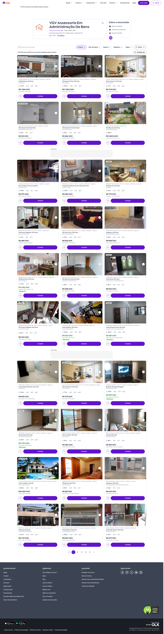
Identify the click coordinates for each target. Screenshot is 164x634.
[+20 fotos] (38, 217)
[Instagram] (140, 572)
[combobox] (46, 47)
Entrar (157, 3)
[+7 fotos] (125, 420)
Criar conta (143, 3)
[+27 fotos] (38, 420)
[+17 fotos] (125, 171)
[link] (38, 77)
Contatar (40, 96)
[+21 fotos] (38, 264)
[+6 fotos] (125, 468)
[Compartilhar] (103, 23)
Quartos (105, 47)
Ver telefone (60, 35)
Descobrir (103, 3)
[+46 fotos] (81, 66)
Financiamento (125, 3)
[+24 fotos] (125, 217)
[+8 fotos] (81, 312)
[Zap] (9, 3)
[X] (131, 572)
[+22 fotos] (125, 372)
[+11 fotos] (38, 312)
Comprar (78, 3)
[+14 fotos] (38, 113)
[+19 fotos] (125, 264)
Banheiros (117, 47)
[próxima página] (94, 552)
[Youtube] (136, 572)
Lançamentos (90, 3)
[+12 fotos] (38, 171)
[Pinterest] (127, 572)
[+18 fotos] (81, 171)
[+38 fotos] (38, 66)
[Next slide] (56, 66)
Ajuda (134, 3)
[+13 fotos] (125, 312)
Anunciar (112, 3)
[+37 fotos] (81, 217)
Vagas (128, 47)
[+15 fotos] (81, 420)
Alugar (68, 3)
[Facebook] (122, 572)
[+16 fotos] (81, 113)
